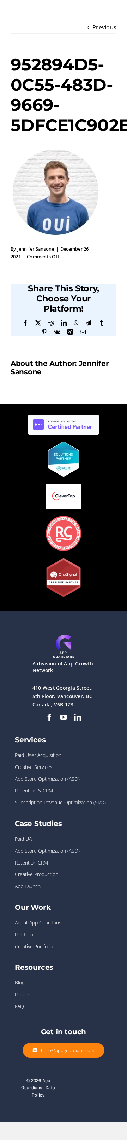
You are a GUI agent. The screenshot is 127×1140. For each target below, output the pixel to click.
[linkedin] (77, 717)
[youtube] (63, 717)
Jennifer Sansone (35, 249)
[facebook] (49, 717)
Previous (104, 27)
